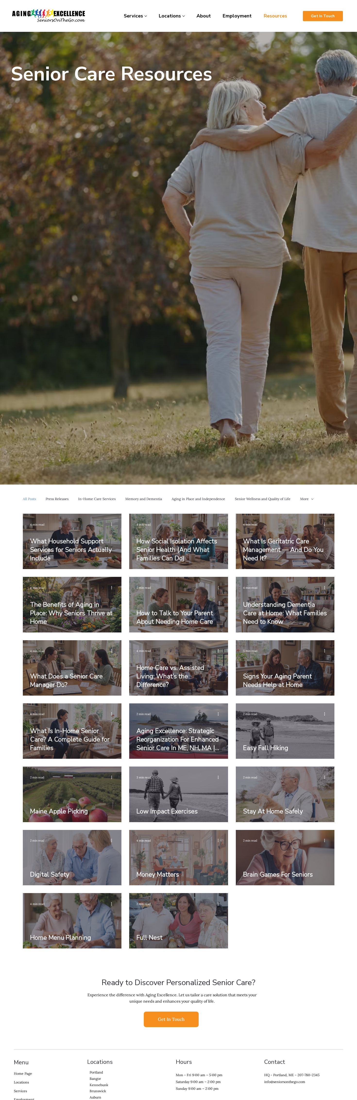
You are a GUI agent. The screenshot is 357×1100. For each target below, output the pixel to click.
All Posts (29, 499)
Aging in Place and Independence (198, 499)
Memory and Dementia (143, 499)
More (304, 499)
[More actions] (113, 524)
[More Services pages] (145, 16)
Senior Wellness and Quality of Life (262, 499)
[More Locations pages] (183, 16)
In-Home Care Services (97, 499)
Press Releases (57, 499)
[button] (171, 1082)
